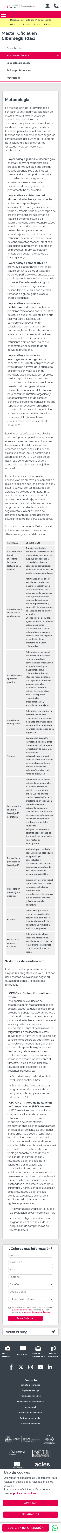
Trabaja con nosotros (30, 1396)
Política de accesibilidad (30, 1412)
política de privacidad (22, 1310)
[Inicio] (22, 6)
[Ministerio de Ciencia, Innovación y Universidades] (22, 1439)
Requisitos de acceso (19, 63)
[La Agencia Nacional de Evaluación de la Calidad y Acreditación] (17, 1453)
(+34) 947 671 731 (30, 1390)
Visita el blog (16, 1332)
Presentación (14, 48)
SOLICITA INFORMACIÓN (26, 1527)
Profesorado (13, 77)
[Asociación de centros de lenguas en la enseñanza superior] (40, 1466)
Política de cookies (30, 1424)
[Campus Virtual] (47, 6)
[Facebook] (11, 1367)
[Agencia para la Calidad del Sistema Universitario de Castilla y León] (41, 1453)
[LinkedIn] (50, 1367)
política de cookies (24, 1493)
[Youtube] (40, 1367)
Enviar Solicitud (25, 1318)
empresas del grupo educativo (36, 1312)
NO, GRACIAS (30, 1514)
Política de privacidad (30, 1418)
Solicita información (30, 1385)
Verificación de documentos (30, 1402)
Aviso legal (30, 1407)
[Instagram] (30, 1367)
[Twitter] (20, 1367)
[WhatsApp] (55, 1528)
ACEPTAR (30, 1503)
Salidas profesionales (19, 70)
